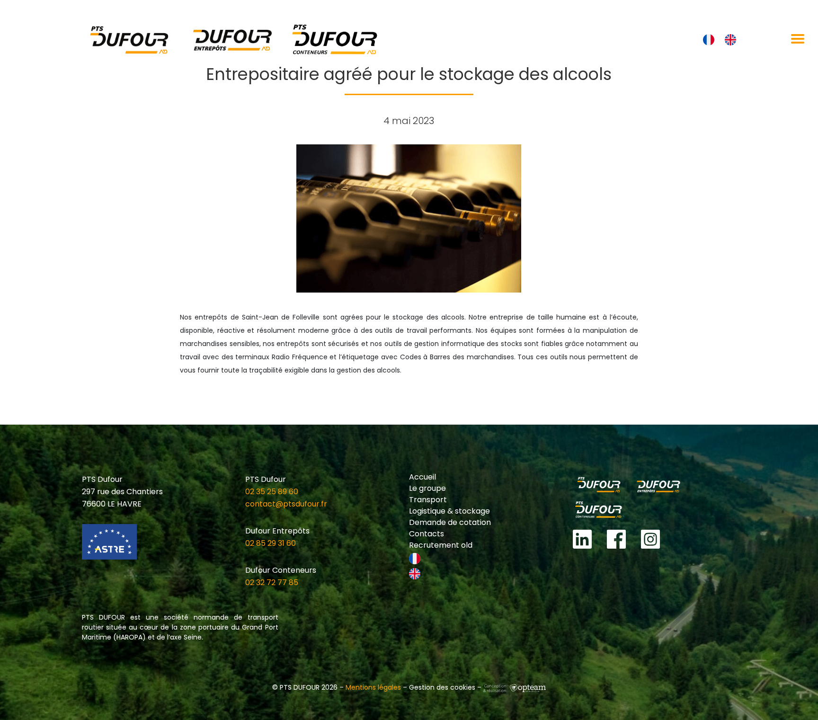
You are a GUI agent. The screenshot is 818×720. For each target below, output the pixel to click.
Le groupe (427, 488)
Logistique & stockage (449, 511)
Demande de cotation (450, 522)
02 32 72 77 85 (271, 582)
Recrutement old (440, 545)
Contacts (426, 533)
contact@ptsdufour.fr (286, 503)
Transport (428, 499)
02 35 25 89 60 (271, 491)
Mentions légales (373, 687)
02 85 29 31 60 (270, 543)
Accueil (422, 476)
